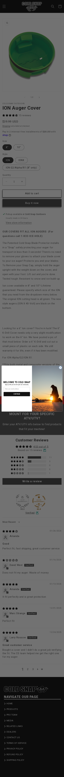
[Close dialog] (60, 367)
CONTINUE (16, 394)
